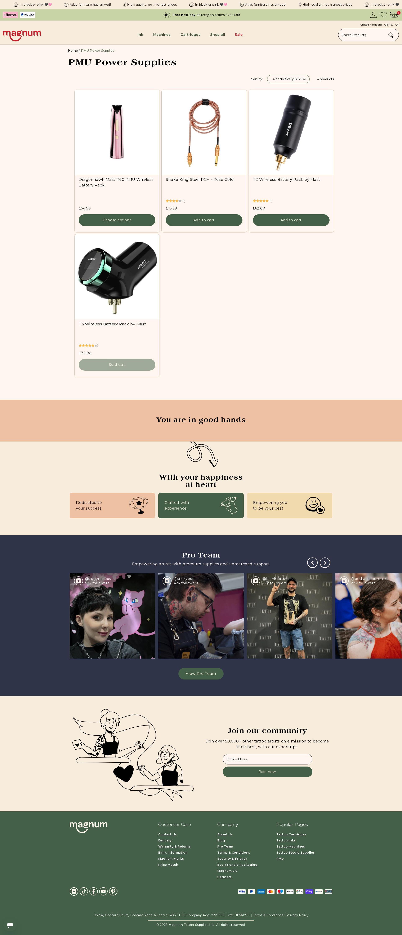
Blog (221, 840)
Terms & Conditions (233, 852)
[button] (141, 34)
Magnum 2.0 (227, 871)
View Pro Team (201, 673)
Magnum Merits (171, 859)
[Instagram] (74, 891)
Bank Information (173, 852)
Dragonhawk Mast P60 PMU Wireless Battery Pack (116, 182)
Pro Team (225, 846)
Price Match (168, 865)
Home (73, 51)
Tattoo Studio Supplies (295, 852)
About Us (225, 834)
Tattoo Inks (286, 840)
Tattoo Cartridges (291, 834)
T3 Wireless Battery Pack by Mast (112, 324)
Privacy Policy (297, 915)
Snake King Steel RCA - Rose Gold (200, 179)
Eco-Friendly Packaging (237, 865)
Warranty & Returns (174, 846)
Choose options (117, 220)
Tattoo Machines (290, 846)
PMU (280, 859)
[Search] (391, 35)
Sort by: (257, 79)
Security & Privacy (232, 859)
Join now (267, 771)
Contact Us (167, 834)
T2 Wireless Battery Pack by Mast (286, 179)
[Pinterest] (113, 891)
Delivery (165, 840)
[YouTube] (103, 891)
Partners (224, 877)
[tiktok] (84, 891)
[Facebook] (93, 891)
